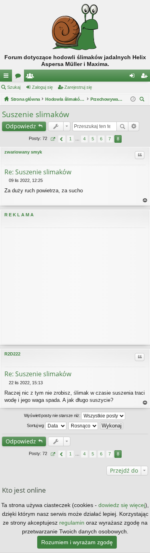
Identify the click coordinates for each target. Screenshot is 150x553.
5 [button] (93, 138)
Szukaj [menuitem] (143, 100)
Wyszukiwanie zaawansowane (133, 126)
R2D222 (12, 353)
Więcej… (7, 77)
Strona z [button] (52, 139)
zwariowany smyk (23, 152)
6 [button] (101, 138)
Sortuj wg (36, 425)
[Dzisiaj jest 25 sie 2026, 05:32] (133, 99)
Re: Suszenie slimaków (37, 172)
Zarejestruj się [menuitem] (145, 77)
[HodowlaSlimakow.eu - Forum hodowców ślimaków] (75, 27)
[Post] (6, 180)
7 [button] (109, 138)
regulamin (71, 522)
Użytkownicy (31, 77)
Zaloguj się (42, 87)
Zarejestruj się (78, 87)
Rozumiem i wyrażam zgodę (77, 542)
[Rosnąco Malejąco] (83, 426)
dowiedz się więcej (121, 505)
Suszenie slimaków (35, 114)
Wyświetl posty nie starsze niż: (52, 415)
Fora (19, 77)
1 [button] (70, 138)
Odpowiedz (21, 126)
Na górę (145, 200)
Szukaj (13, 87)
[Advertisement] (75, 286)
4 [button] (84, 138)
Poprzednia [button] (62, 139)
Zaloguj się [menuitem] (133, 77)
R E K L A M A (19, 214)
